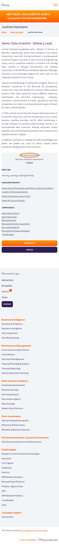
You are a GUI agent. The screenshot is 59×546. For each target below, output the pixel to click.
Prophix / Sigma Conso (12, 486)
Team (5, 297)
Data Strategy (8, 403)
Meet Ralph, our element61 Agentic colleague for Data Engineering (28, 16)
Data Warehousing (10, 337)
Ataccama (6, 458)
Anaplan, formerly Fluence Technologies (21, 453)
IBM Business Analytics (12, 477)
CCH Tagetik (7, 463)
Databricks (7, 467)
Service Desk (7, 516)
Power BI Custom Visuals (13, 200)
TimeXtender (8, 234)
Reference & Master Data (13, 425)
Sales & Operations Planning (15, 373)
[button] (55, 5)
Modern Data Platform (12, 408)
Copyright (43, 530)
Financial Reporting (11, 368)
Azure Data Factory (10, 213)
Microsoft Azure (9, 220)
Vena (4, 504)
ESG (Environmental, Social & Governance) (21, 441)
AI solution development (13, 385)
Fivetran (5, 472)
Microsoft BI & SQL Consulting (16, 223)
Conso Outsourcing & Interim (15, 349)
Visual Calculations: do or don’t (16, 196)
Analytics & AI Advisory (12, 323)
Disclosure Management (13, 359)
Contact (7, 304)
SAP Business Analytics (12, 495)
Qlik (3, 490)
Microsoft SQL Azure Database (16, 230)
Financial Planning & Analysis (15, 363)
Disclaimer (26, 530)
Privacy (35, 530)
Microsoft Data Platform (13, 481)
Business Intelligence (12, 328)
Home (4, 32)
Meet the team (17, 32)
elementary (7, 280)
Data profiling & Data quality (15, 420)
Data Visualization (10, 394)
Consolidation (8, 354)
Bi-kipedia (7, 285)
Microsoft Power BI (10, 227)
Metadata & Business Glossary (16, 429)
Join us (29, 249)
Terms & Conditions (28, 539)
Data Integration (10, 333)
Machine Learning (10, 389)
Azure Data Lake (9, 216)
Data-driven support (11, 399)
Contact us (29, 243)
